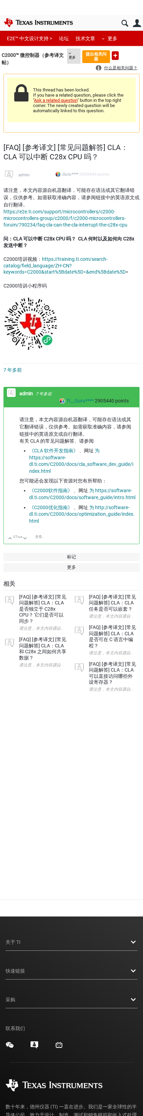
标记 (71, 556)
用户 (137, 23)
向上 (10, 539)
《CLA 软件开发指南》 (53, 450)
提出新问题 (115, 55)
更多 (112, 38)
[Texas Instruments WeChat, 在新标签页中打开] (10, 1047)
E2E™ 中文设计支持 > (29, 38)
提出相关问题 (96, 56)
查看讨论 (42, 537)
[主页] (38, 22)
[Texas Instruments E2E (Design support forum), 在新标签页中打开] (34, 1047)
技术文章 (85, 38)
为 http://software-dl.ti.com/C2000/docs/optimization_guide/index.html (82, 514)
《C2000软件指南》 (51, 490)
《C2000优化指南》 (51, 507)
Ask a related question (55, 100)
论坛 (64, 38)
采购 (10, 999)
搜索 (125, 23)
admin (24, 174)
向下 (25, 539)
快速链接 (15, 971)
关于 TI (13, 942)
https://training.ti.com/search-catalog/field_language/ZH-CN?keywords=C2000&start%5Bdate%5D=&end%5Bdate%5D (64, 265)
